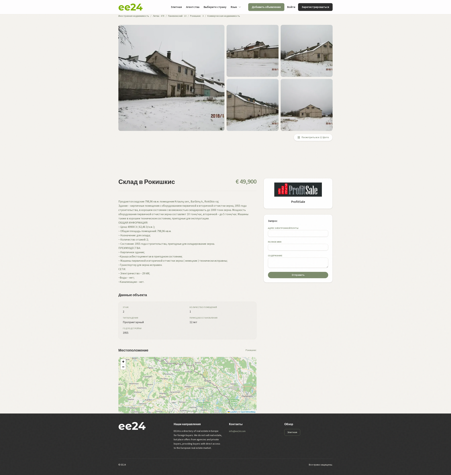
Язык (234, 7)
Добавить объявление (266, 7)
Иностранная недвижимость (133, 16)
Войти (291, 7)
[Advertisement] (224, 162)
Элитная (176, 7)
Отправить (298, 275)
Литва (156, 16)
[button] (123, 361)
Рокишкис (195, 16)
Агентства (192, 7)
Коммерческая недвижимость (223, 16)
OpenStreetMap (248, 411)
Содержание (275, 255)
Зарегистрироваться (315, 7)
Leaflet (233, 411)
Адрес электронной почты (283, 228)
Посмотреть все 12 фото (315, 137)
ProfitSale (298, 202)
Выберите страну (215, 7)
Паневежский (175, 16)
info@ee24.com (237, 431)
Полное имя (274, 241)
